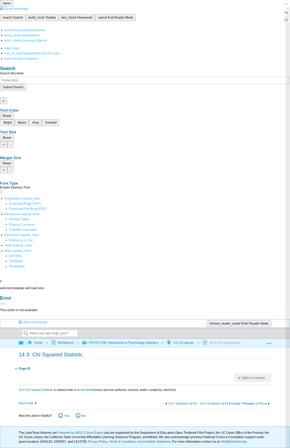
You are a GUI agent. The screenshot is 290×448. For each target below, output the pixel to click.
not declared (85, 389)
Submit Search (13, 87)
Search (26, 333)
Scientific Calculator (23, 229)
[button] (16, 261)
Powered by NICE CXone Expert (81, 432)
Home (38, 342)
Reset (7, 115)
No (84, 416)
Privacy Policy (98, 441)
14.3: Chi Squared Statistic (36, 389)
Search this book (11, 73)
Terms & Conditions (123, 441)
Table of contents (253, 378)
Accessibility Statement (154, 441)
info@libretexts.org (232, 441)
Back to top (26, 403)
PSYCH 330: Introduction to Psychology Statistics (123, 342)
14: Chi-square (184, 342)
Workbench (66, 342)
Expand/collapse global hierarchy (23, 343)
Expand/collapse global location (269, 342)
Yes (66, 416)
